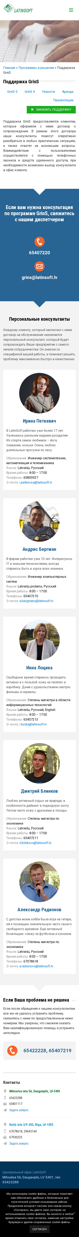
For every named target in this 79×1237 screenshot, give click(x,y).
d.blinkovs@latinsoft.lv (35, 843)
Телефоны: (14, 478)
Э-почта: (12, 482)
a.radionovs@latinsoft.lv (36, 966)
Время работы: (17, 473)
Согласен (39, 1229)
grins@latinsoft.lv (39, 277)
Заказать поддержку (53, 109)
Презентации (63, 100)
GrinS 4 (30, 92)
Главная (9, 68)
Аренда (67, 92)
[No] (74, 1213)
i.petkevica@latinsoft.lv (35, 482)
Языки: (12, 468)
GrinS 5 (12, 92)
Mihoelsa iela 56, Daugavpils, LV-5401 (34, 1091)
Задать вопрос (19, 1110)
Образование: (17, 458)
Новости (48, 92)
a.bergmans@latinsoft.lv (36, 601)
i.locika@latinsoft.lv (33, 724)
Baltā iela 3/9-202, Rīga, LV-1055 (31, 1125)
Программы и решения (36, 68)
